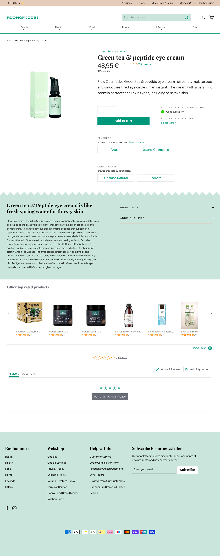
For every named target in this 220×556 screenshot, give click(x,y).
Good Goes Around (162, 2)
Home (125, 27)
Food (92, 27)
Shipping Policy (56, 474)
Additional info (132, 218)
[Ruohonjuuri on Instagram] (14, 508)
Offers (196, 27)
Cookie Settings (56, 462)
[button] (8, 313)
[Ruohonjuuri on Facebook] (7, 508)
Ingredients (129, 207)
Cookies (52, 456)
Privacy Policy (55, 468)
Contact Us (186, 2)
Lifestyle (160, 27)
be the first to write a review (110, 396)
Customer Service (100, 456)
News (142, 2)
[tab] (168, 369)
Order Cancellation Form (104, 462)
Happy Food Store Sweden (63, 493)
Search (94, 493)
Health (58, 27)
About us (127, 2)
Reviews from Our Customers (107, 481)
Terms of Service (57, 487)
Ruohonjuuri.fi (206, 2)
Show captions (136, 142)
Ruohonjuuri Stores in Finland (107, 487)
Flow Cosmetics (111, 51)
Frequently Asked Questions (106, 468)
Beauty (24, 27)
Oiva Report (97, 474)
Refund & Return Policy (61, 481)
